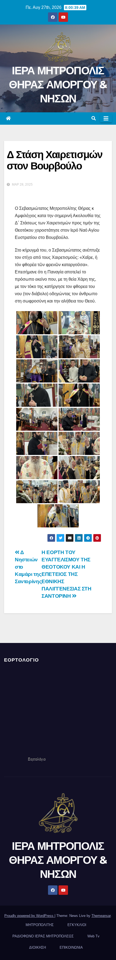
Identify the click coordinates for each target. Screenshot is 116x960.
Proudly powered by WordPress (29, 916)
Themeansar (101, 916)
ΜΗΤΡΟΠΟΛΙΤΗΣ (40, 925)
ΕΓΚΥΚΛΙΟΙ (76, 925)
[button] (93, 118)
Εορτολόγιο (37, 759)
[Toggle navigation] (106, 118)
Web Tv (93, 936)
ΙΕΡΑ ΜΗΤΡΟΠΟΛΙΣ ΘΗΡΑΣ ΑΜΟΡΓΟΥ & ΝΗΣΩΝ (58, 84)
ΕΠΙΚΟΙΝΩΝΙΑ (71, 947)
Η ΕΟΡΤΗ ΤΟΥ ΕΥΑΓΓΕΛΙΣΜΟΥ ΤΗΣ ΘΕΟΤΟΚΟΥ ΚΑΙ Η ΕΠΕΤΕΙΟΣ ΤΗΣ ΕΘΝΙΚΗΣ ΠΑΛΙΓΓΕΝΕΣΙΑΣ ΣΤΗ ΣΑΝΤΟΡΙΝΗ (66, 574)
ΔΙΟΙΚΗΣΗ (37, 947)
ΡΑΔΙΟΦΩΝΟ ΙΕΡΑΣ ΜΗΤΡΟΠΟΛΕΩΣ (43, 936)
